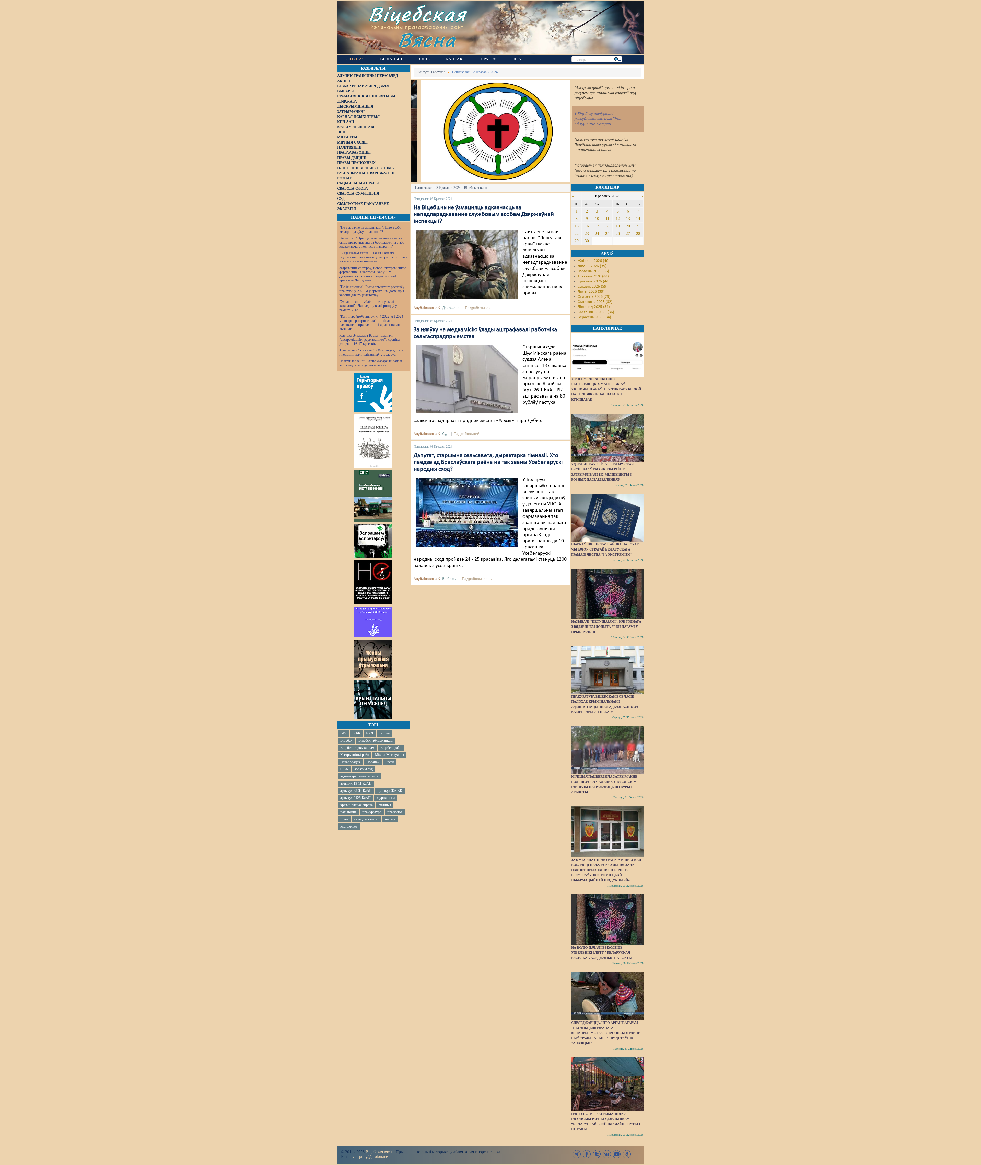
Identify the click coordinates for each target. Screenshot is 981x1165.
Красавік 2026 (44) (594, 281)
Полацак (372, 762)
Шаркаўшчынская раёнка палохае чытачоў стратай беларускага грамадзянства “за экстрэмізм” (605, 549)
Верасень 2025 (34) (594, 317)
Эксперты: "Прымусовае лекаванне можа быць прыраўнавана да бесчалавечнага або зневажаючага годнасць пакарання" (371, 242)
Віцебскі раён (390, 748)
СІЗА (344, 769)
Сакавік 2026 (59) (593, 286)
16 (587, 226)
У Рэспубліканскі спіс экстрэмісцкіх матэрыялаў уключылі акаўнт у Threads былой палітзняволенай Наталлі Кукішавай (606, 389)
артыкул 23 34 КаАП (356, 791)
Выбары (449, 579)
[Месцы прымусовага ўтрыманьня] (373, 659)
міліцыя (385, 805)
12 (618, 218)
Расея (390, 762)
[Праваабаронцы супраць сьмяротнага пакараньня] (373, 582)
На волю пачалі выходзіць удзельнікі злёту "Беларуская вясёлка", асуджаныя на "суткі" (602, 953)
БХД (369, 733)
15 (577, 226)
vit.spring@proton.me (370, 1156)
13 (628, 218)
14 (638, 218)
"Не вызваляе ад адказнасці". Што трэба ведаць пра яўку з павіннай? (370, 230)
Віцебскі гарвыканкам (357, 748)
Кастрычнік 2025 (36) (596, 312)
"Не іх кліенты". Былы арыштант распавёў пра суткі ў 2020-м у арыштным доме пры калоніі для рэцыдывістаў (371, 291)
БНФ (356, 733)
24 (597, 233)
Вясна (426, 39)
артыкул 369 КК (390, 791)
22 (577, 233)
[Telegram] (577, 1154)
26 (618, 233)
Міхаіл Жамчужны (389, 755)
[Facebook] (586, 1154)
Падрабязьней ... (480, 308)
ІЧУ (343, 733)
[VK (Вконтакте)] (606, 1154)
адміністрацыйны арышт (359, 776)
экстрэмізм (348, 826)
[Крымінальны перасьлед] (373, 700)
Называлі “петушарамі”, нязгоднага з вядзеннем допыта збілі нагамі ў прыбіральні (606, 627)
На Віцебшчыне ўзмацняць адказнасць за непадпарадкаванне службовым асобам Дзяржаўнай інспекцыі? (484, 214)
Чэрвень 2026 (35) (593, 271)
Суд (445, 434)
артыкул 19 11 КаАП (355, 783)
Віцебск (346, 740)
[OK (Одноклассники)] (626, 1154)
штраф (390, 819)
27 (628, 233)
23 (587, 233)
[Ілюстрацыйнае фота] (467, 264)
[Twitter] (596, 1154)
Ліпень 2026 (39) (592, 266)
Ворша (384, 733)
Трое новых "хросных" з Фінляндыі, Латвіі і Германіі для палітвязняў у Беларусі (372, 352)
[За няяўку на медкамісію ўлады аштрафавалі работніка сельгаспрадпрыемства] (467, 379)
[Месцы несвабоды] (373, 496)
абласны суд (363, 769)
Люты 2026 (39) (591, 292)
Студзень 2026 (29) (594, 297)
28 (638, 233)
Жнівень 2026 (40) (594, 261)
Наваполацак (350, 762)
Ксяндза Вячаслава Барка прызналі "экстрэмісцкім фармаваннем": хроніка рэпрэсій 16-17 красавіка (369, 340)
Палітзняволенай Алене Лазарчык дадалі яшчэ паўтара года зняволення (370, 363)
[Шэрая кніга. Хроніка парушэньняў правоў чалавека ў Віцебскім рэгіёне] (373, 441)
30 (587, 241)
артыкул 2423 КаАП (355, 798)
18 (607, 226)
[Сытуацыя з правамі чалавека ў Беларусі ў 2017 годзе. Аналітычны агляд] (373, 622)
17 (597, 226)
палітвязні (348, 812)
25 (607, 233)
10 (597, 218)
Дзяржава (451, 308)
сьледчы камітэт (366, 819)
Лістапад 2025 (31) (594, 307)
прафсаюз (394, 812)
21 (638, 226)
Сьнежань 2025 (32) (595, 302)
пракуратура (371, 812)
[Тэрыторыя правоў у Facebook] (373, 392)
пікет (344, 819)
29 (577, 241)
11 (607, 218)
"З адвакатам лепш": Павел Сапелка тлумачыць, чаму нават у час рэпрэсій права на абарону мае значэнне (373, 257)
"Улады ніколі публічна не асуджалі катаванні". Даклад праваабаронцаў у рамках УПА (368, 306)
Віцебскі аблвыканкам (375, 740)
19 (618, 226)
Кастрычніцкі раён (354, 755)
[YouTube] (616, 1154)
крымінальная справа (356, 805)
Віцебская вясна (380, 1152)
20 (628, 226)
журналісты (386, 798)
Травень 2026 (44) (593, 276)
